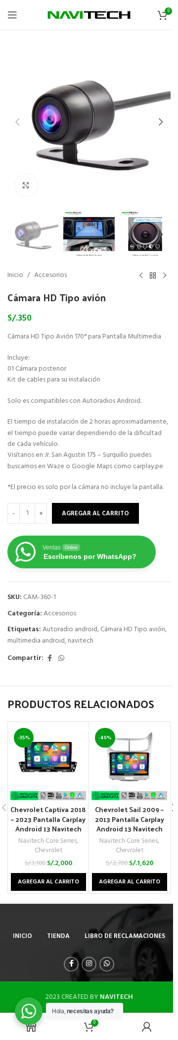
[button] (17, 122)
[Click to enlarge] (26, 185)
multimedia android (36, 641)
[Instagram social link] (89, 964)
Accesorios (50, 275)
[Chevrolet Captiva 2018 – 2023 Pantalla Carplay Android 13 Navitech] (48, 762)
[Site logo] (89, 15)
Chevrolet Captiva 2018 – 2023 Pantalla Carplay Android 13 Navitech (48, 819)
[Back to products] (153, 275)
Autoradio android (70, 629)
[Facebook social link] (49, 659)
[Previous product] (141, 275)
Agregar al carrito (95, 513)
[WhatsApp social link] (61, 659)
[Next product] (165, 275)
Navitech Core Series (47, 841)
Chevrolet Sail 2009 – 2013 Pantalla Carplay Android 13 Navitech (129, 819)
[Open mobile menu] (12, 15)
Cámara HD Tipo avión (132, 629)
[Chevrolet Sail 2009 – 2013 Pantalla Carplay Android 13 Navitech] (129, 762)
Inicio (15, 275)
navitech (80, 641)
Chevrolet (48, 850)
